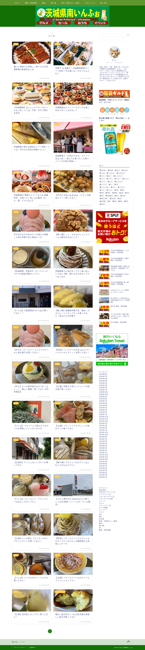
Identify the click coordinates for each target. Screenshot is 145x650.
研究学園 (103, 201)
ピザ (117, 184)
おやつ (118, 170)
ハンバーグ (104, 184)
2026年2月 (103, 387)
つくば (102, 173)
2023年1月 (103, 452)
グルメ (17, 3)
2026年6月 (103, 378)
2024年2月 (103, 428)
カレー (109, 176)
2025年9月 (103, 396)
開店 (121, 201)
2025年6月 (103, 403)
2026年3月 (103, 385)
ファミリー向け (105, 187)
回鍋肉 (115, 193)
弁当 (117, 195)
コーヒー (110, 178)
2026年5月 (103, 381)
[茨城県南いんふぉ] (72, 26)
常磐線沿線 (109, 195)
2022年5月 (103, 470)
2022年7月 (103, 466)
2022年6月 (103, 468)
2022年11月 (103, 457)
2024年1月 (103, 430)
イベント (102, 501)
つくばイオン (111, 173)
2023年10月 (103, 434)
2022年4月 (103, 473)
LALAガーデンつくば (107, 492)
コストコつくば (105, 505)
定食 (102, 195)
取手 (123, 190)
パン (111, 184)
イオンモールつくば (106, 496)
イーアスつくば (105, 494)
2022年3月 (103, 475)
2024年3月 (103, 426)
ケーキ (102, 178)
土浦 (122, 193)
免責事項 (32, 647)
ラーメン (110, 190)
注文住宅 (113, 198)
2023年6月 (103, 441)
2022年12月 (103, 455)
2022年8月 (103, 464)
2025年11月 (103, 392)
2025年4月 (103, 408)
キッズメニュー (118, 176)
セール (110, 181)
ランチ (102, 190)
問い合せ (103, 3)
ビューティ (103, 510)
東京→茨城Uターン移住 (70, 3)
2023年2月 (103, 450)
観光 (44, 3)
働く (100, 516)
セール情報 (103, 508)
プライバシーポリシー (20, 647)
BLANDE (103, 170)
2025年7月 (103, 401)
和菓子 (108, 193)
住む (100, 514)
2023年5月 (103, 443)
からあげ (125, 170)
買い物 (53, 3)
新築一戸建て (104, 198)
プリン (114, 187)
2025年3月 (103, 410)
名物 (102, 193)
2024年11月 (103, 419)
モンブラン (122, 187)
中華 (117, 190)
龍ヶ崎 (102, 204)
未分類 (101, 519)
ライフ (101, 512)
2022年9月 (103, 461)
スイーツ (118, 178)
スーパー (103, 181)
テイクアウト (119, 181)
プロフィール (90, 3)
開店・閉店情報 (31, 3)
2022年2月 (103, 477)
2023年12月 (103, 432)
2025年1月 (103, 414)
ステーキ (126, 178)
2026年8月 (103, 374)
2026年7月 (103, 376)
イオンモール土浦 (106, 499)
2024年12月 (103, 417)
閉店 (115, 201)
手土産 (123, 195)
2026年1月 (103, 390)
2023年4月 (103, 446)
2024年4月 (103, 423)
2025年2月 (103, 412)
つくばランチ (121, 173)
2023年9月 (103, 437)
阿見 (127, 201)
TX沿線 (111, 170)
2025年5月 (103, 405)
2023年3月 (103, 448)
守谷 (128, 193)
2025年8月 (103, 399)
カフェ (102, 176)
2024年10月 (103, 421)
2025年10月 (103, 394)
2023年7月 (103, 439)
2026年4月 (103, 383)
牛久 (120, 198)
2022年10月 (103, 459)
